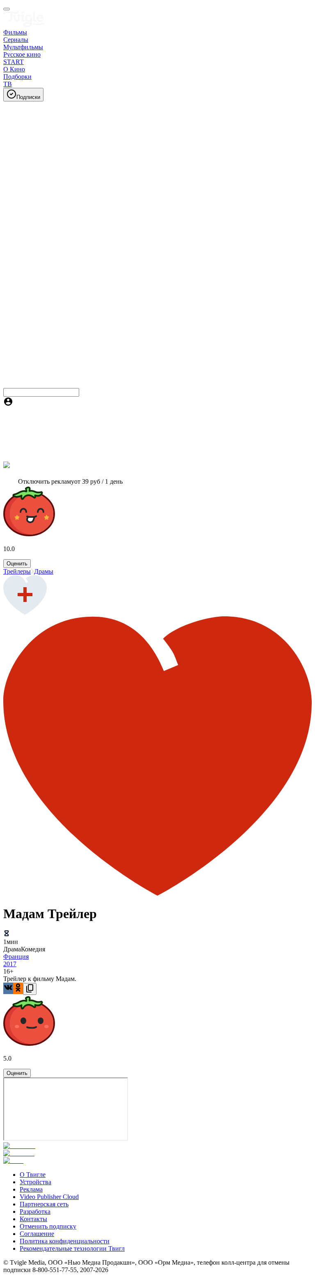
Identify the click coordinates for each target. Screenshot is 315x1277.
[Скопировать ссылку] (30, 989)
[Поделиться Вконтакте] (8, 988)
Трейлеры (17, 571)
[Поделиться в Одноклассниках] (18, 988)
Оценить (17, 563)
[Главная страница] (23, 24)
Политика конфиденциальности (65, 1241)
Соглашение (37, 1233)
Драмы (43, 571)
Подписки (28, 97)
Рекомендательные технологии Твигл (72, 1248)
